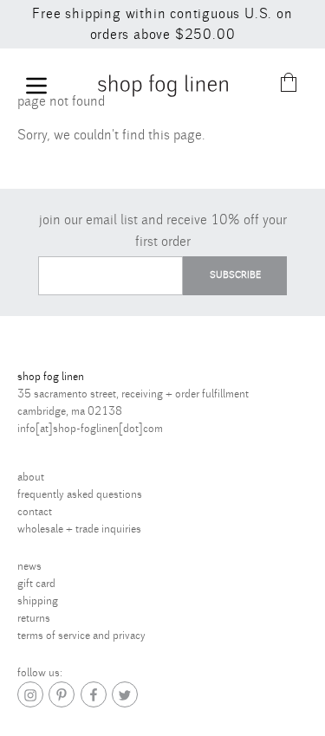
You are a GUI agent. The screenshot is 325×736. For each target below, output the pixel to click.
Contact (34, 512)
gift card (36, 584)
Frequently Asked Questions (79, 494)
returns (33, 618)
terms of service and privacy (81, 635)
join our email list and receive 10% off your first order (163, 230)
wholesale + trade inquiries (79, 529)
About (30, 477)
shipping (37, 601)
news (29, 566)
